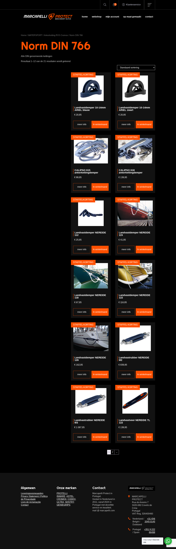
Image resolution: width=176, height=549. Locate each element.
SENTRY (69, 502)
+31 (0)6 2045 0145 (150, 520)
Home (85, 17)
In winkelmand (100, 124)
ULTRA (60, 502)
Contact (149, 17)
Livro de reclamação (31, 502)
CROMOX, (62, 499)
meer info (81, 124)
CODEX (72, 499)
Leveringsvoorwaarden (32, 493)
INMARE (61, 496)
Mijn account (112, 17)
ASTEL (70, 496)
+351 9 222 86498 (149, 530)
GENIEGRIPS (63, 505)
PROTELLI (62, 493)
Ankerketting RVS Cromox (56, 35)
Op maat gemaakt (132, 17)
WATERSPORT (35, 35)
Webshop (96, 17)
